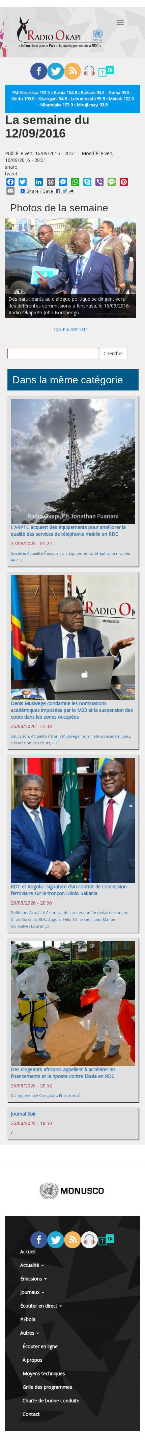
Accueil (27, 1251)
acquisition (57, 553)
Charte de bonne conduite (51, 1400)
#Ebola (27, 1319)
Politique (19, 912)
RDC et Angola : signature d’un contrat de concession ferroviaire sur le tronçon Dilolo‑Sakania (69, 889)
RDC (56, 742)
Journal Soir (23, 1113)
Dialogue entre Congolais (34, 1095)
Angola (54, 919)
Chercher (113, 353)
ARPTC (17, 560)
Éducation (20, 736)
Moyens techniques (44, 1373)
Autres (28, 1333)
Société (18, 553)
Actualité (35, 553)
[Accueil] (60, 32)
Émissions (68, 1095)
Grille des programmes (47, 1387)
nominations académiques (106, 736)
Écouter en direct (39, 1305)
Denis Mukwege (65, 736)
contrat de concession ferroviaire (80, 912)
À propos (32, 1360)
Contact (31, 1414)
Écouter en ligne (40, 1346)
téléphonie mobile (112, 553)
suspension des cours (30, 742)
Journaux (30, 1292)
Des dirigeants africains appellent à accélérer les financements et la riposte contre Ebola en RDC (63, 1072)
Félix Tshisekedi (77, 919)
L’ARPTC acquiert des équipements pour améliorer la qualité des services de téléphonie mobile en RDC (68, 530)
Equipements (81, 553)
